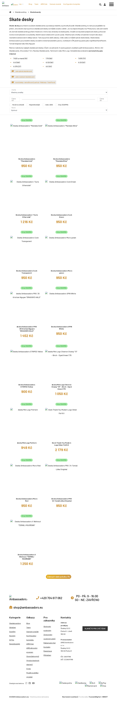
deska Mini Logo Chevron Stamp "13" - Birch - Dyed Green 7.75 (62, 387)
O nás (28, 669)
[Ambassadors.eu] (5, 5)
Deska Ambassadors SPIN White (61, 328)
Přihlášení (47, 655)
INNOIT (105, 697)
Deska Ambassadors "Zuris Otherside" (27, 216)
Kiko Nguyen (30, 44)
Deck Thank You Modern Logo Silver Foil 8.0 (61, 444)
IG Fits (11, 640)
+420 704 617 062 (51, 598)
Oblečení (12, 627)
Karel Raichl (101, 41)
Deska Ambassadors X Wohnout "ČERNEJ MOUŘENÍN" (27, 557)
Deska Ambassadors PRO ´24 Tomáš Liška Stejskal (61, 500)
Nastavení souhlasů (70, 697)
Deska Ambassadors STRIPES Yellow (26, 386)
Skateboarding (20, 12)
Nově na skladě (18, 105)
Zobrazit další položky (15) (58, 577)
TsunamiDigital (95, 697)
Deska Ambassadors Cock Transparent (26, 272)
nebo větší (49, 105)
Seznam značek (55, 4)
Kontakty (47, 647)
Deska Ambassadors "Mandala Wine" (61, 160)
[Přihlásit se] (105, 5)
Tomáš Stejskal (15, 44)
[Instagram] (26, 683)
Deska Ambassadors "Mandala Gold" (26, 160)
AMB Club (44, 4)
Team (36, 4)
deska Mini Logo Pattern (27, 443)
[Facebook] (30, 683)
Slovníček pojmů (32, 656)
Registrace (48, 651)
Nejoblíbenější (34, 105)
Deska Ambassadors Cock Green (61, 216)
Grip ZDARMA (63, 105)
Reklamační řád (50, 643)
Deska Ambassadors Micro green (61, 272)
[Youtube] (33, 683)
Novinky (12, 636)
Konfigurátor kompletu (71, 4)
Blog (30, 4)
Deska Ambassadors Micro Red (26, 500)
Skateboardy (35, 12)
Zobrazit (27, 154)
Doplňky (12, 632)
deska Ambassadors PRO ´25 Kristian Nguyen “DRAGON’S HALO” (27, 329)
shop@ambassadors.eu (28, 607)
